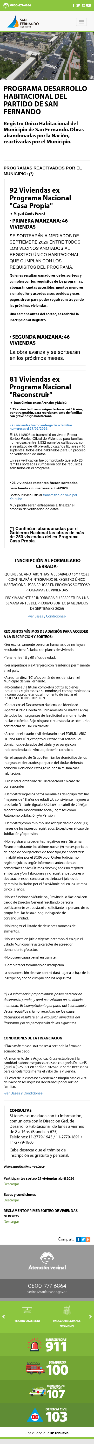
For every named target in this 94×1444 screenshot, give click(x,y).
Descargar (11, 1184)
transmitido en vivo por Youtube (43, 496)
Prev (6, 1317)
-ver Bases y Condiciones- (47, 616)
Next (88, 1317)
